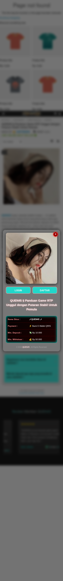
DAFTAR (45, 290)
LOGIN (18, 290)
